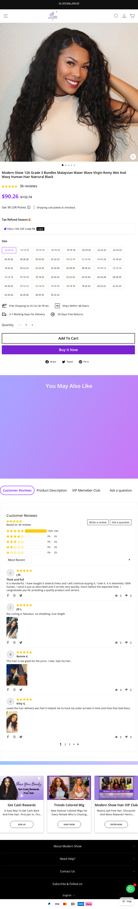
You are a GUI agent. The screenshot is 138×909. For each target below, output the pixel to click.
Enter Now (116, 824)
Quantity (7, 325)
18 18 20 (39, 277)
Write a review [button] (98, 522)
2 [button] (65, 744)
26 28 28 (24, 294)
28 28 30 (117, 277)
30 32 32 (55, 294)
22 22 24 (70, 277)
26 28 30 (70, 268)
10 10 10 (9, 250)
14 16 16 (55, 286)
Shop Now (69, 824)
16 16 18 (24, 277)
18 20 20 (86, 286)
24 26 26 (8, 294)
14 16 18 (101, 259)
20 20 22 (55, 277)
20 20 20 (86, 250)
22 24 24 (117, 286)
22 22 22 (102, 250)
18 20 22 (8, 268)
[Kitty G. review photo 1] (11, 722)
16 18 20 (117, 259)
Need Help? (67, 859)
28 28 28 (24, 259)
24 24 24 (117, 250)
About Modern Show (67, 846)
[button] (10, 186)
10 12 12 (24, 286)
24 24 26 (86, 277)
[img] (24, 570)
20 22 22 (101, 286)
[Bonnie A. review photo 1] (16, 675)
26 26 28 (101, 277)
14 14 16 (8, 277)
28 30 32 (86, 268)
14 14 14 (40, 250)
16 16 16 (55, 250)
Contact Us (67, 871)
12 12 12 (24, 250)
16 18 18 (70, 286)
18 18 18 (71, 250)
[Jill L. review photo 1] (12, 627)
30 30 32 (8, 286)
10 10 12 (101, 268)
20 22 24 (24, 268)
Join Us (22, 824)
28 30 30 (39, 294)
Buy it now (68, 349)
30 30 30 (39, 259)
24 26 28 (55, 268)
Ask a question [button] (121, 522)
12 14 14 (39, 286)
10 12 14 (70, 259)
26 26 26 (8, 259)
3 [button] (69, 744)
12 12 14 (117, 268)
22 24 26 (39, 268)
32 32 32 (55, 259)
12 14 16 (86, 259)
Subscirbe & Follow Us (67, 884)
